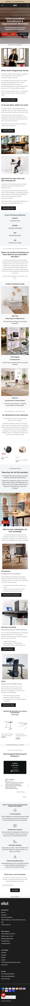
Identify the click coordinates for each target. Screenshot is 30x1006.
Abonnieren (15, 514)
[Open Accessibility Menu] (27, 503)
